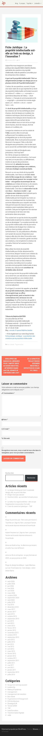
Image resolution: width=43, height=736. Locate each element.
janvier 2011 (11, 670)
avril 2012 (10, 649)
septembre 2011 (13, 660)
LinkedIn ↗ (37, 3)
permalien (20, 344)
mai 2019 (10, 605)
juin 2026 (10, 586)
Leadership (11, 687)
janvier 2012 (11, 656)
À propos (22, 3)
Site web (7, 438)
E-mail (6, 429)
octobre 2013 (12, 616)
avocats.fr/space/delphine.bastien (20, 330)
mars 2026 (11, 593)
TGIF (9, 708)
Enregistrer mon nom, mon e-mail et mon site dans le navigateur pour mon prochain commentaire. (21, 451)
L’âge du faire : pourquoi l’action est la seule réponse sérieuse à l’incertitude (20, 535)
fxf (19, 60)
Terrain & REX (12, 706)
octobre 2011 (12, 658)
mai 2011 (10, 665)
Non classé (10, 344)
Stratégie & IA (12, 703)
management (12, 692)
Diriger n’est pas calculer (15, 495)
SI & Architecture (13, 701)
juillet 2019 (11, 602)
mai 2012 (10, 646)
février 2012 (11, 653)
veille (9, 715)
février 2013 (11, 628)
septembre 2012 (13, 637)
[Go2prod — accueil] (4, 3)
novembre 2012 (13, 633)
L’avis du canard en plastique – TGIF (19, 506)
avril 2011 (10, 667)
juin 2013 (10, 621)
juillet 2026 (11, 584)
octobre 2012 (12, 635)
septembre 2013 (13, 619)
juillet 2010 (11, 674)
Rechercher (9, 473)
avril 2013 (10, 623)
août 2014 (11, 614)
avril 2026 (10, 591)
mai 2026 (10, 588)
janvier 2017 (11, 612)
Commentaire (9, 393)
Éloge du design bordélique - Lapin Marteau (20, 565)
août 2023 (11, 600)
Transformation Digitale (15, 713)
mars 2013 (11, 626)
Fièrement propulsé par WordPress (14, 729)
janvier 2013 (11, 630)
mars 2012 (11, 651)
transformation (12, 710)
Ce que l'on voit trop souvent (17, 685)
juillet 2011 (11, 663)
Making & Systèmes (14, 689)
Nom (5, 419)
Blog (16, 3)
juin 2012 (10, 644)
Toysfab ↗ (29, 3)
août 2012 (11, 639)
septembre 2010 (13, 672)
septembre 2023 (13, 598)
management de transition (16, 694)
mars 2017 (11, 609)
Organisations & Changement (17, 699)
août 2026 (11, 581)
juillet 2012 (11, 642)
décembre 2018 (13, 607)
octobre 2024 (12, 595)
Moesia (35, 729)
